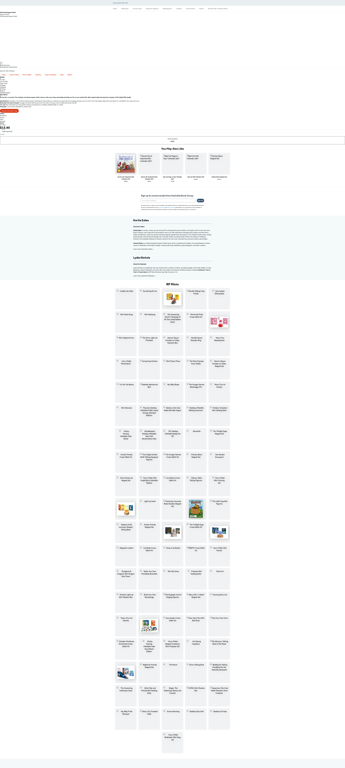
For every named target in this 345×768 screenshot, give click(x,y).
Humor (2, 117)
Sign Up (200, 200)
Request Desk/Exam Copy (9, 111)
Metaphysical (167, 9)
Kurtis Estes (6, 65)
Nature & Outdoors (152, 9)
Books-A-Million (27, 75)
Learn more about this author (143, 249)
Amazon (4, 75)
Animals (2, 121)
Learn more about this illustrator (144, 276)
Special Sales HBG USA (120, 3)
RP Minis (3, 89)
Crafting (179, 9)
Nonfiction (3, 115)
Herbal (201, 9)
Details (2, 77)
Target (62, 75)
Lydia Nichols (13, 67)
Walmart (69, 75)
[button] (172, 63)
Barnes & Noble (14, 75)
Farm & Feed (137, 9)
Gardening (124, 9)
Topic (1, 119)
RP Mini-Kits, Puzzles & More (218, 9)
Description (4, 94)
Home (115, 9)
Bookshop (38, 75)
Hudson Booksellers (50, 75)
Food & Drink (190, 9)
